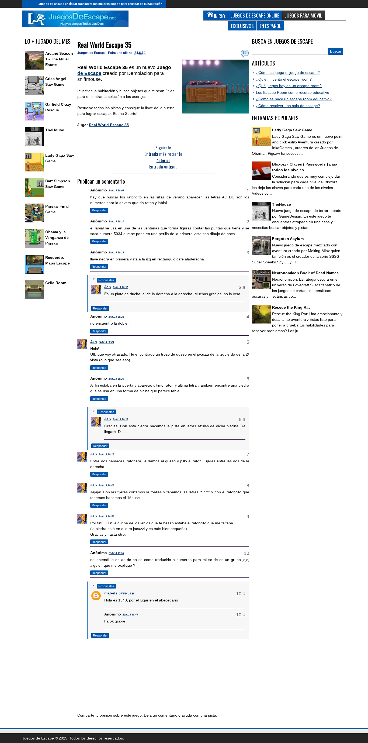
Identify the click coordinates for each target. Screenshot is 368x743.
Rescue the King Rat (291, 307)
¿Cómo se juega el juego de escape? (288, 72)
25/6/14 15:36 (126, 593)
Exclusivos (242, 25)
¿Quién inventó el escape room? (284, 79)
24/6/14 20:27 (106, 454)
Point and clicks (120, 53)
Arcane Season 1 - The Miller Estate (59, 59)
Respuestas (106, 280)
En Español (270, 25)
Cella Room (55, 283)
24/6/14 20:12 (116, 252)
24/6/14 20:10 (116, 221)
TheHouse (54, 130)
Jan (107, 287)
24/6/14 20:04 (116, 190)
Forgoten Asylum (288, 238)
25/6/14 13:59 (116, 553)
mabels (110, 593)
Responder (99, 210)
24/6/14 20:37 (120, 287)
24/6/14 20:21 (116, 316)
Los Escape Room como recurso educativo (292, 92)
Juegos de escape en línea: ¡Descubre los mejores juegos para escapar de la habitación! (101, 3)
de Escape (89, 73)
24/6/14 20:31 (120, 419)
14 (245, 53)
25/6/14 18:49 (130, 614)
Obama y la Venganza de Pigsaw (57, 237)
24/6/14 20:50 (106, 516)
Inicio (29, 4)
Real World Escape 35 (104, 45)
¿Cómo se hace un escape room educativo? (294, 99)
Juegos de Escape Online (255, 15)
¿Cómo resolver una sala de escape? (288, 106)
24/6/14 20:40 (106, 485)
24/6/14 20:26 (116, 378)
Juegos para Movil (303, 15)
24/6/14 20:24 (106, 342)
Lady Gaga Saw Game (292, 130)
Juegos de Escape (91, 53)
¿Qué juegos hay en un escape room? (289, 86)
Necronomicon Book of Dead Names (305, 273)
